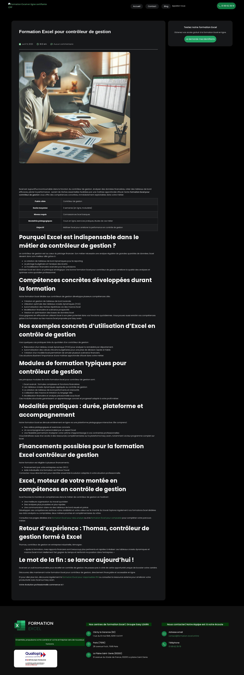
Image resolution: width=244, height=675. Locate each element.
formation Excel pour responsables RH (81, 577)
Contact (152, 6)
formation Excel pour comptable (106, 518)
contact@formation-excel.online (184, 636)
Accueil (136, 6)
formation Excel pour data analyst (68, 518)
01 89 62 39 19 (175, 646)
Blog (166, 6)
